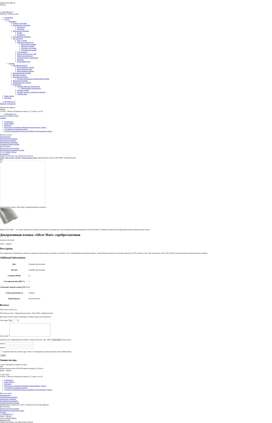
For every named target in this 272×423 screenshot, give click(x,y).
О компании (8, 17)
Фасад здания (22, 40)
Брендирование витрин (25, 67)
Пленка (18, 158)
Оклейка (11, 63)
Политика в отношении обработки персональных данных (25, 127)
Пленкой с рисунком (28, 48)
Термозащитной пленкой (22, 83)
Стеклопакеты (22, 52)
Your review (5, 336)
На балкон (20, 29)
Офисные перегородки (25, 42)
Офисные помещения (25, 56)
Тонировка (12, 21)
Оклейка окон (22, 94)
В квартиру (21, 27)
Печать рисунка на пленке (9, 148)
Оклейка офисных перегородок (28, 86)
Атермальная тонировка (21, 25)
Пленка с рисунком (20, 23)
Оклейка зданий (23, 90)
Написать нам (5, 420)
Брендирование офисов (25, 71)
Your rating (4, 320)
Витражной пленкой (20, 77)
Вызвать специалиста (8, 104)
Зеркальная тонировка (21, 31)
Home (2, 158)
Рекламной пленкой (20, 65)
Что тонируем (18, 39)
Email (2, 347)
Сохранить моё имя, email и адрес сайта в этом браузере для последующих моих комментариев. (37, 352)
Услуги (6, 19)
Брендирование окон (24, 69)
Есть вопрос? (5, 154)
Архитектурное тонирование (27, 58)
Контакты (7, 98)
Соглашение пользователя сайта (16, 129)
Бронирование (5, 137)
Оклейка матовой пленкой (9, 144)
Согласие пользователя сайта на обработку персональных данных (28, 131)
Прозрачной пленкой (28, 50)
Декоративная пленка (29, 158)
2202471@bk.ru (10, 152)
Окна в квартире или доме (26, 54)
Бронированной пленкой (22, 73)
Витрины (20, 60)
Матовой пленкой (27, 46)
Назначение (17, 84)
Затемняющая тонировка (22, 37)
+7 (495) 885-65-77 (6, 12)
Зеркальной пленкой (20, 81)
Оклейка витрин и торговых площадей (31, 92)
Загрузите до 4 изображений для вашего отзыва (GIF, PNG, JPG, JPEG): (26, 340)
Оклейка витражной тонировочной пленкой (33, 79)
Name (2, 344)
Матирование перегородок (31, 88)
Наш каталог (9, 158)
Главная (3, 118)
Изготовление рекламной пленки (12, 150)
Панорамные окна (23, 61)
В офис (19, 33)
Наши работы (9, 96)
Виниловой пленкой (28, 44)
